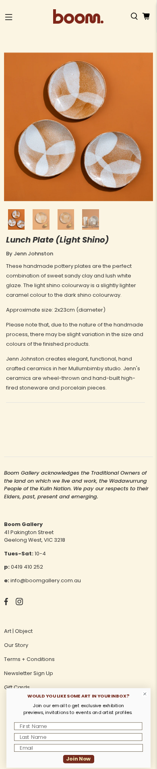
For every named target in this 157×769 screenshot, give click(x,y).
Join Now (78, 759)
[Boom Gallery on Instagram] (19, 603)
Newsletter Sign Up (28, 673)
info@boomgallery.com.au (45, 580)
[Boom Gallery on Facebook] (6, 603)
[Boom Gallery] (78, 16)
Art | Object (18, 631)
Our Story (16, 645)
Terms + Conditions (29, 659)
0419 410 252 (27, 567)
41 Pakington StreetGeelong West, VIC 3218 (34, 536)
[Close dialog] (145, 694)
